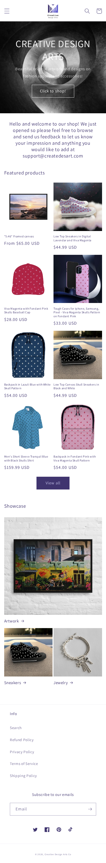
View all (53, 483)
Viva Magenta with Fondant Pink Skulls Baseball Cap (26, 310)
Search (16, 727)
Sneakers (12, 682)
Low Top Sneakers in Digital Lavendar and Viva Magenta (72, 238)
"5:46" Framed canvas (19, 236)
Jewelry (60, 682)
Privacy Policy (22, 751)
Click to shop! (53, 91)
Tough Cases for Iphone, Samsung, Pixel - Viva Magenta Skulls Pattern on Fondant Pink (76, 312)
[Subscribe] (90, 809)
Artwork (11, 621)
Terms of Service (24, 763)
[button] (7, 11)
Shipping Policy (23, 775)
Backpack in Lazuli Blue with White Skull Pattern (27, 386)
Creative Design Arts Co (58, 854)
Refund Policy (22, 739)
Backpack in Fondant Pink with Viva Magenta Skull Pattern (74, 458)
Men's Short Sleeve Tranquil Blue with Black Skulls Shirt (26, 458)
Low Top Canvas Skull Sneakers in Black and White (76, 386)
